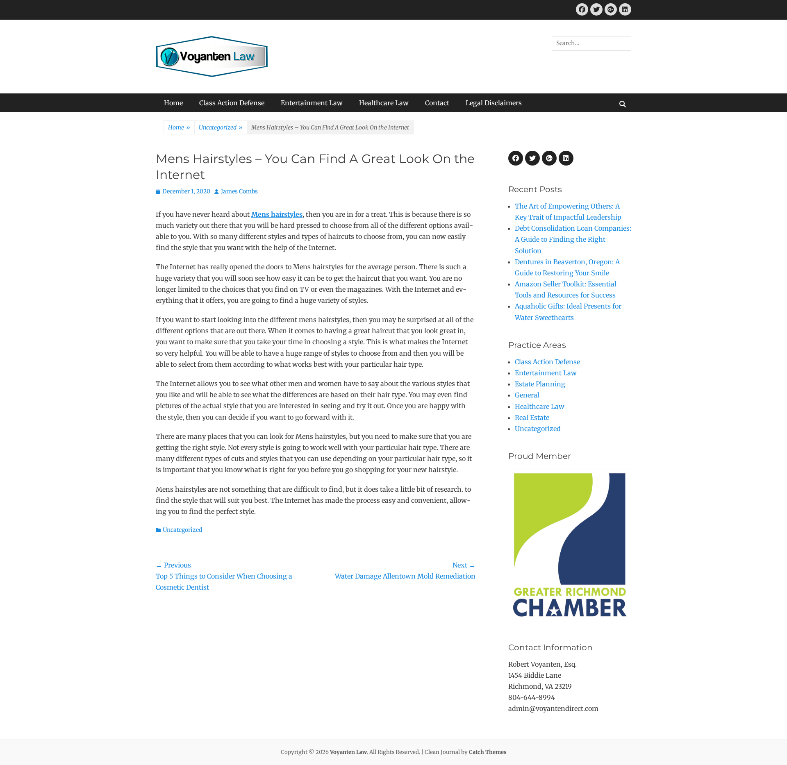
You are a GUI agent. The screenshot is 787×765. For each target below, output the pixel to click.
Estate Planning (540, 384)
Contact (437, 103)
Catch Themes (488, 752)
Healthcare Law (384, 103)
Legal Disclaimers (494, 103)
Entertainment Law (312, 103)
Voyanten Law (348, 752)
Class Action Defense (231, 103)
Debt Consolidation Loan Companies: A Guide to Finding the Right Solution (573, 239)
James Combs (239, 191)
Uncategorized (221, 127)
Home (173, 103)
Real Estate (532, 417)
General (527, 395)
